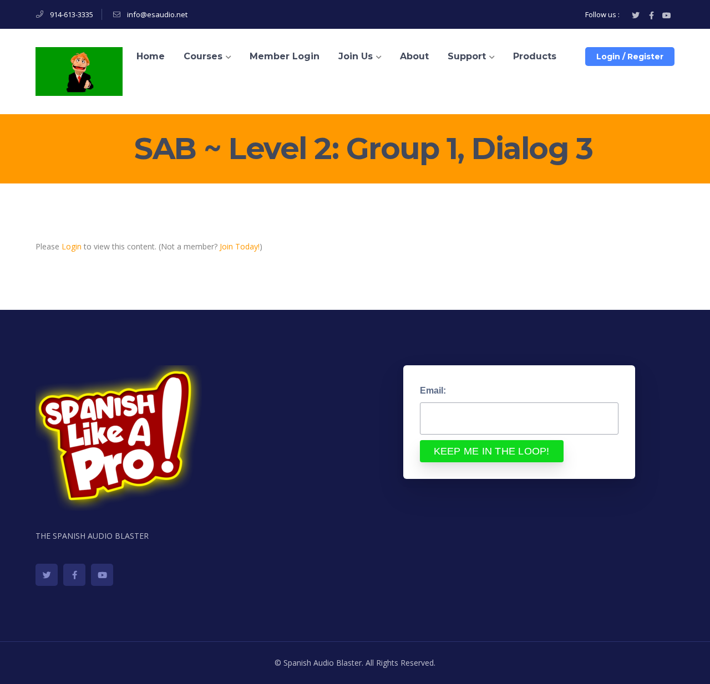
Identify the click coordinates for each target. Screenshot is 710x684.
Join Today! (240, 246)
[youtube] (102, 575)
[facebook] (74, 575)
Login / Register (629, 57)
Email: (433, 390)
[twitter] (47, 575)
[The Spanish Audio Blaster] (79, 70)
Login (72, 246)
